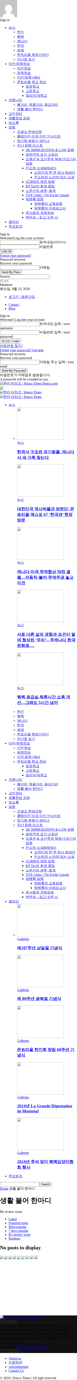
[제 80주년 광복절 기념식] (40, 986)
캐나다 (22, 41)
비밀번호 (46, 247)
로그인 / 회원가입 (22, 297)
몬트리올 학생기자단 (33, 55)
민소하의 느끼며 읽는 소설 (54, 177)
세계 (20, 50)
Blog (12, 308)
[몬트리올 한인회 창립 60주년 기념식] (40, 1037)
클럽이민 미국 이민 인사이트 (39, 136)
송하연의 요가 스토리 (42, 154)
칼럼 (12, 127)
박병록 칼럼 (35, 199)
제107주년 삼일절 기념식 (39, 948)
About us (15, 1358)
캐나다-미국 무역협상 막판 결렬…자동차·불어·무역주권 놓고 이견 (45, 577)
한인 (20, 32)
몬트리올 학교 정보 (31, 82)
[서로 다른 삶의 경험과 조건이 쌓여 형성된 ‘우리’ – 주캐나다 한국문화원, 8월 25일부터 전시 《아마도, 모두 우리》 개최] (40, 621)
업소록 (14, 123)
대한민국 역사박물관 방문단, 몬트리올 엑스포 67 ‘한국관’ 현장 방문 (45, 514)
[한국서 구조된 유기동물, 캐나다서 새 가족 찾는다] (40, 438)
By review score (20, 1234)
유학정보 (24, 73)
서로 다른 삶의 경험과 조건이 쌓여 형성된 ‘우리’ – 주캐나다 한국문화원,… (46, 640)
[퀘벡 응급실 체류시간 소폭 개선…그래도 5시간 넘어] (40, 684)
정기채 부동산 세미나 (33, 141)
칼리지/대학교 (36, 95)
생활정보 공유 (19, 118)
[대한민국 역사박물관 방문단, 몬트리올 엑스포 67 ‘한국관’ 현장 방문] (40, 495)
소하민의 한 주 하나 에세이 (54, 172)
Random (14, 1238)
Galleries (23, 939)
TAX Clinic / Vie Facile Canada (47, 195)
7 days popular (18, 1231)
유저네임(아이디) (53, 242)
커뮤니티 (15, 100)
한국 (20, 46)
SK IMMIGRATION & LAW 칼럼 (50, 150)
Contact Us (16, 1370)
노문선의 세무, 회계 (41, 191)
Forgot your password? (15, 255)
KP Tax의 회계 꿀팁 (40, 186)
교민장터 (15, 114)
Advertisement (18, 1367)
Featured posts (18, 1223)
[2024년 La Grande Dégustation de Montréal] (40, 1093)
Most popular (18, 1227)
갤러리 (14, 222)
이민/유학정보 (19, 64)
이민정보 (24, 68)
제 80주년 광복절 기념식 (39, 998)
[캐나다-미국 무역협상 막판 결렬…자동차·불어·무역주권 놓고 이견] (40, 558)
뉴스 (12, 27)
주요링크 (15, 226)
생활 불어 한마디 (30, 109)
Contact (14, 304)
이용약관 (15, 1362)
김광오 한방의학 (29, 132)
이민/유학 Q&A (28, 77)
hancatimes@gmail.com (32, 1347)
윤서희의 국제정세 (40, 213)
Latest (13, 1219)
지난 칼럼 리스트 (30, 145)
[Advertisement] (32, 1288)
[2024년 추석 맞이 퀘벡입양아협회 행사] (40, 1149)
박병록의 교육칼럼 (48, 204)
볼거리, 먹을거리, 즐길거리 (37, 104)
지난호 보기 (26, 59)
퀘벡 (20, 36)
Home (4, 1188)
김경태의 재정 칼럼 (40, 182)
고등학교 (32, 91)
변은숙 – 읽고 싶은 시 (42, 217)
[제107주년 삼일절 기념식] (40, 935)
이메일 (45, 267)
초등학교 (32, 86)
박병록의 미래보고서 (50, 208)
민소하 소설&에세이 (41, 168)
